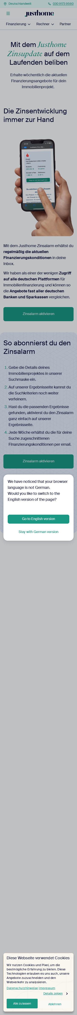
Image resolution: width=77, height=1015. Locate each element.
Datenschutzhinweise (22, 988)
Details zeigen (53, 993)
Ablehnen (54, 1004)
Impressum (47, 988)
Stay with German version (38, 532)
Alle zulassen (22, 1003)
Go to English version (38, 519)
